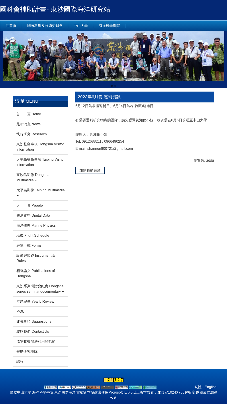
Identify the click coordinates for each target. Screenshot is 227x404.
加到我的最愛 (90, 170)
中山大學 (81, 26)
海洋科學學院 (109, 26)
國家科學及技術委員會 (45, 26)
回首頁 (11, 26)
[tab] (112, 86)
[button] (5, 59)
